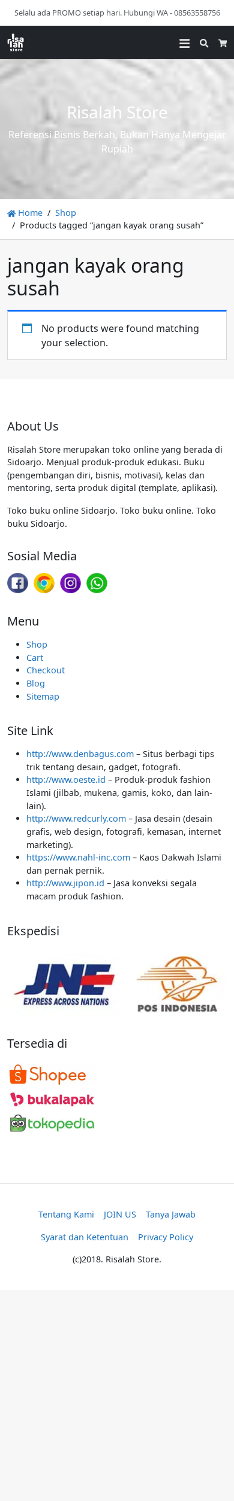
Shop (65, 212)
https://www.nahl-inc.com (78, 857)
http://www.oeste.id (66, 779)
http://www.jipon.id (65, 883)
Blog (35, 683)
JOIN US (120, 1214)
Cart (34, 657)
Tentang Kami (66, 1214)
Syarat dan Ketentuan (84, 1237)
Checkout (45, 670)
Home (29, 212)
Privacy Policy (165, 1237)
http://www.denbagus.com (80, 753)
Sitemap (42, 696)
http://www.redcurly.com (76, 818)
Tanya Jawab (171, 1214)
